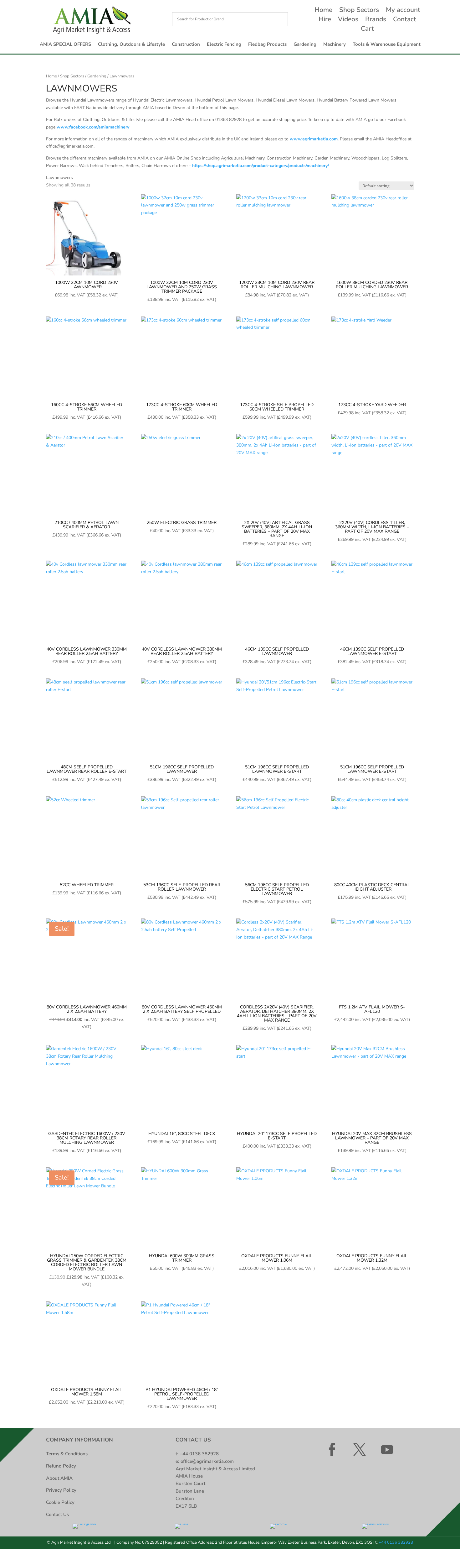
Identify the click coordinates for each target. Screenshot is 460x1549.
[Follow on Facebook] (332, 1449)
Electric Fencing (224, 44)
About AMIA (59, 1478)
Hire (325, 20)
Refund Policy (61, 1466)
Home (323, 11)
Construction (186, 44)
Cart (367, 29)
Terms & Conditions (67, 1454)
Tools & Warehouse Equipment (387, 44)
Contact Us (57, 1514)
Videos (348, 20)
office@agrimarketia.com (207, 1461)
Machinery (334, 44)
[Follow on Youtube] (387, 1449)
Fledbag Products (267, 44)
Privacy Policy (61, 1490)
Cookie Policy (60, 1502)
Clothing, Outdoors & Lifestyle (131, 44)
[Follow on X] (359, 1449)
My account (403, 11)
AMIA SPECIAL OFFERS (65, 44)
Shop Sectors (359, 11)
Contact (404, 20)
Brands (375, 20)
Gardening (305, 44)
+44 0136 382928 (199, 1454)
